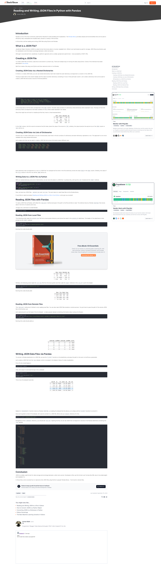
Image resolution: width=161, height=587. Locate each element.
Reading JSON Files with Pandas (119, 81)
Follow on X (101, 486)
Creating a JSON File (117, 73)
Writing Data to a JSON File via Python (122, 79)
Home (15, 8)
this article (25, 63)
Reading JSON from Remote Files (120, 85)
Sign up (153, 3)
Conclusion (114, 88)
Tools (23, 2)
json (23, 493)
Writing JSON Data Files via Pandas (120, 87)
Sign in (146, 3)
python (18, 493)
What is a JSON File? (117, 71)
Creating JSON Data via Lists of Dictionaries (123, 77)
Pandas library (72, 36)
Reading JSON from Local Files (120, 83)
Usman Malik (20, 14)
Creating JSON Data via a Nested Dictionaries (123, 75)
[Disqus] (61, 547)
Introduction (115, 69)
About (35, 2)
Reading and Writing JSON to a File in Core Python (46, 195)
